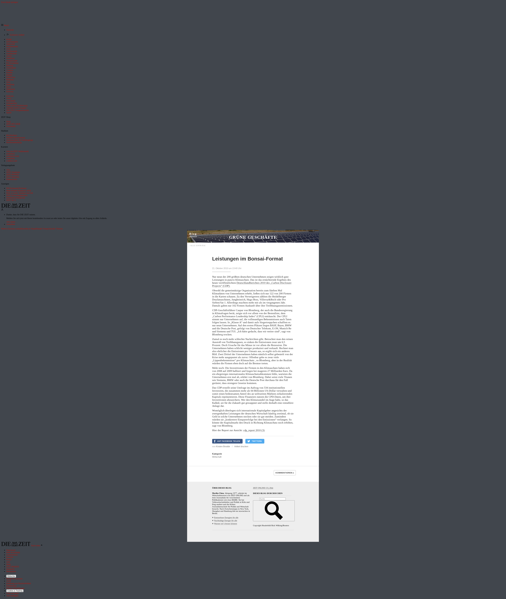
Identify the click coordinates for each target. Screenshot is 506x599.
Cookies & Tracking (14, 591)
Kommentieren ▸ (285, 473)
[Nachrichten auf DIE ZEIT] (16, 207)
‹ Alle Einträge (197, 246)
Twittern (257, 441)
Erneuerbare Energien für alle (226, 518)
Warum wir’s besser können (225, 524)
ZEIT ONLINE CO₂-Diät (263, 488)
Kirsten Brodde (223, 446)
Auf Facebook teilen (228, 441)
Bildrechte (11, 576)
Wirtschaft (216, 457)
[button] (5, 25)
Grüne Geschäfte (253, 237)
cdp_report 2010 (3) (254, 430)
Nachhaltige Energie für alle (225, 521)
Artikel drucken (241, 446)
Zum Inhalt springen (9, 2)
